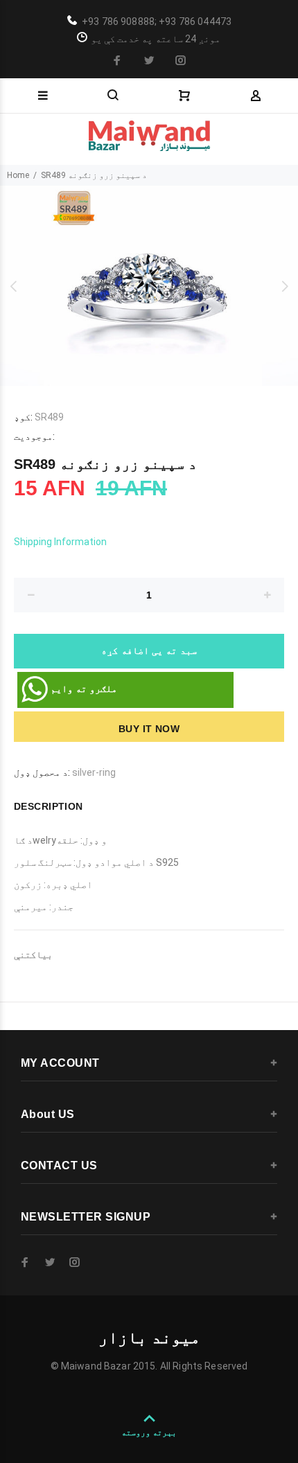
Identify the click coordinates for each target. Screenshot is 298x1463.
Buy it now (149, 728)
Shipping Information (60, 541)
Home (18, 175)
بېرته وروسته (149, 1432)
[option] (149, 286)
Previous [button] (13, 286)
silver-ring (94, 772)
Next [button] (285, 286)
